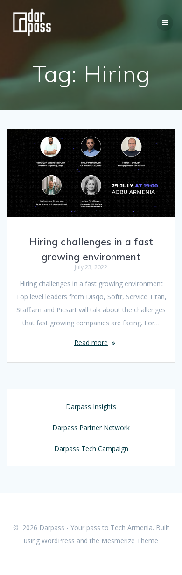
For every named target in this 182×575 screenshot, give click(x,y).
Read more (91, 342)
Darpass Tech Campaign (91, 448)
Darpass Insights (91, 406)
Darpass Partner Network (91, 427)
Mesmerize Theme (129, 540)
